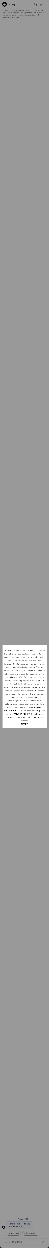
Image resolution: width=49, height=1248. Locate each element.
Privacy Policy (22, 714)
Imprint (24, 724)
